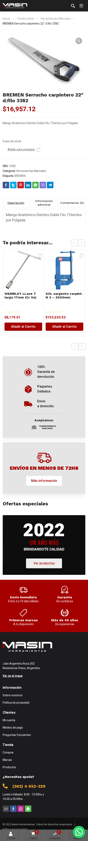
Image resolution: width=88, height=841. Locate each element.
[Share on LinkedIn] (28, 185)
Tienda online (25, 19)
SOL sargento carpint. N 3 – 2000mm (64, 295)
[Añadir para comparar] (38, 150)
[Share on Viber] (42, 185)
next (81, 243)
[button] (79, 41)
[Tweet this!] (13, 185)
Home (6, 19)
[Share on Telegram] (50, 185)
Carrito (33, 835)
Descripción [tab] (16, 202)
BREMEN (20, 176)
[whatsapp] (28, 808)
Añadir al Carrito (23, 326)
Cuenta (11, 838)
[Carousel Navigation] (78, 243)
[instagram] (20, 808)
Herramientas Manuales (56, 19)
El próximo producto (82, 346)
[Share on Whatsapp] (35, 185)
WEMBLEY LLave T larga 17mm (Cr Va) (20, 295)
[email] (6, 808)
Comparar (55, 835)
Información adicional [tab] (44, 202)
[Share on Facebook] (6, 185)
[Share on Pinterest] (20, 185)
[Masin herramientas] (15, 5)
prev (74, 243)
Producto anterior (75, 346)
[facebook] (13, 808)
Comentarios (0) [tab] (72, 202)
